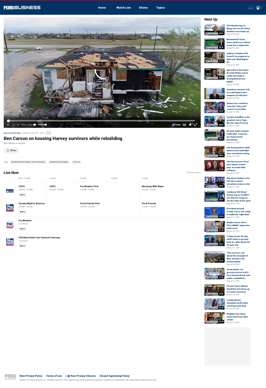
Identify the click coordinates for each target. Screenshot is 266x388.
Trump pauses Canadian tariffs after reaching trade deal (237, 303)
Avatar (258, 8)
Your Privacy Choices (83, 375)
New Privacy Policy (31, 375)
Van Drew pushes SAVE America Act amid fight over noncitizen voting (238, 150)
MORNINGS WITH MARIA (59, 162)
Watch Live (124, 7)
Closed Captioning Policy (114, 375)
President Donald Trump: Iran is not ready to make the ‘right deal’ (238, 211)
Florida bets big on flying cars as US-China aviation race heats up (238, 28)
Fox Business (22, 8)
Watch (22, 195)
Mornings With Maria (12, 133)
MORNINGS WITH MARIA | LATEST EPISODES (28, 162)
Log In (251, 8)
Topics (160, 7)
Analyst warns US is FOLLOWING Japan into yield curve (238, 225)
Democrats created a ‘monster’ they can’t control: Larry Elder (237, 106)
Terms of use (54, 375)
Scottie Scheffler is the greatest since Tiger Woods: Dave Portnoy (238, 120)
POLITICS (76, 162)
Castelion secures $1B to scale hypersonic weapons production (238, 92)
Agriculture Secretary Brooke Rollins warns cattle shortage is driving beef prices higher (237, 76)
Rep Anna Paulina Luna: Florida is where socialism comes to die (238, 181)
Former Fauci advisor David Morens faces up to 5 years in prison (238, 289)
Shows (143, 7)
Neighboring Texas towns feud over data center (237, 317)
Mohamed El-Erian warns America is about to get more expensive (238, 42)
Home (102, 7)
